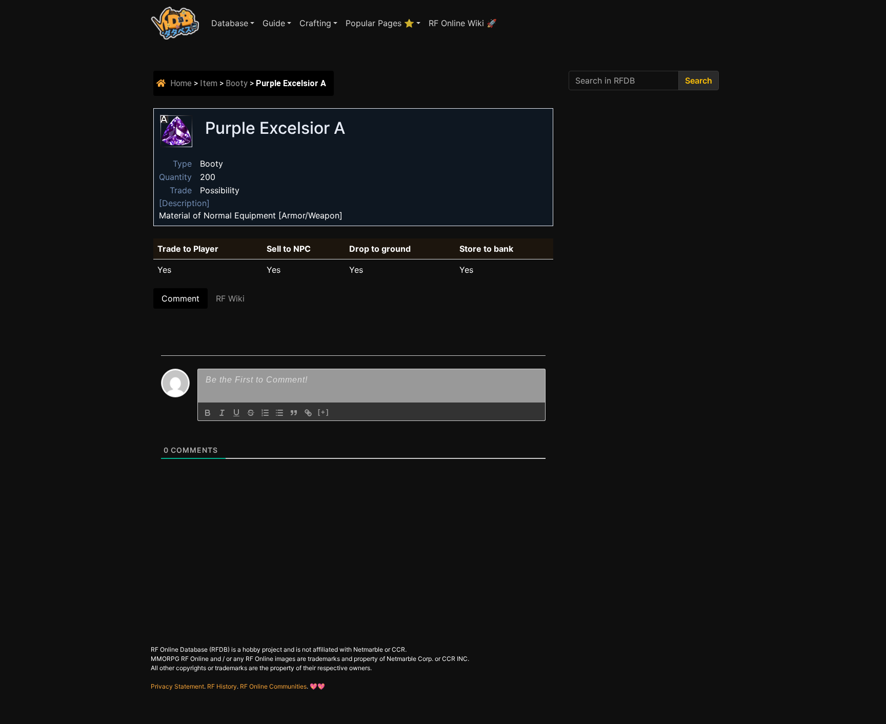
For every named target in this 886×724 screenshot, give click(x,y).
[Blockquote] (294, 413)
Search (698, 80)
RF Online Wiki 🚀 (463, 23)
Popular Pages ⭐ (380, 23)
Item (208, 83)
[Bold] (207, 413)
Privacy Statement (177, 686)
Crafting (315, 23)
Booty (237, 83)
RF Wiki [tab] (230, 298)
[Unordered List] (279, 413)
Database (229, 23)
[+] (323, 412)
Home (181, 83)
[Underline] (236, 413)
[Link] (308, 413)
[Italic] (222, 413)
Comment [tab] (180, 298)
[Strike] (251, 413)
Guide (274, 23)
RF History (222, 686)
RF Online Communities (273, 686)
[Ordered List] (265, 413)
